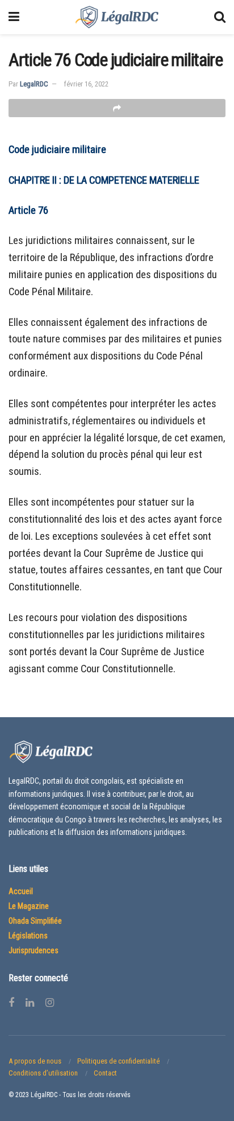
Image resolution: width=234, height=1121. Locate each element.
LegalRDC (34, 84)
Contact (105, 1073)
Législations (28, 935)
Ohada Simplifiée (35, 920)
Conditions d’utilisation (43, 1073)
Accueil (21, 891)
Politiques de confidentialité (118, 1061)
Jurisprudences (33, 950)
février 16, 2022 (86, 84)
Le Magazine (29, 906)
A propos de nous (35, 1061)
